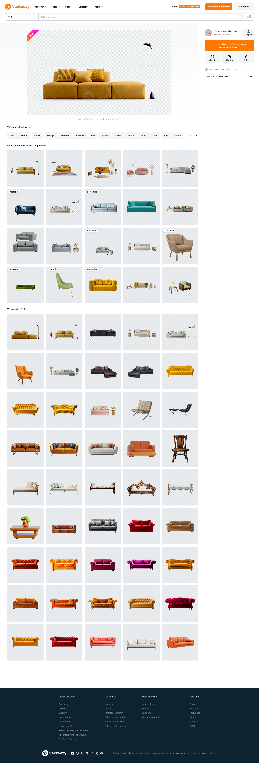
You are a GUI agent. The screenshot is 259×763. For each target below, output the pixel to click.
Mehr (97, 6)
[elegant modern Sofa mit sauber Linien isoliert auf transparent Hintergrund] (25, 448)
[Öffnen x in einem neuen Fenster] (97, 753)
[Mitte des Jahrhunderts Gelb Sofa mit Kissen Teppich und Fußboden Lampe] (64, 168)
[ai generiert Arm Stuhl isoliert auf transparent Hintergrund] (25, 371)
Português (195, 712)
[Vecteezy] (17, 7)
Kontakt (146, 708)
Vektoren (39, 6)
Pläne (174, 6)
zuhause (80, 135)
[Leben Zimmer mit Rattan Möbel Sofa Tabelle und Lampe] (141, 285)
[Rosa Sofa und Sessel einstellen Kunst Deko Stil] (141, 168)
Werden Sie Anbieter (152, 717)
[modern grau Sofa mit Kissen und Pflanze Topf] (180, 168)
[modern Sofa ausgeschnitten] (103, 285)
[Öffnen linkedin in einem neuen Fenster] (82, 753)
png (166, 135)
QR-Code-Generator (69, 739)
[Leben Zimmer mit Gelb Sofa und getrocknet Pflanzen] (103, 168)
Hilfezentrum (148, 704)
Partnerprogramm (114, 712)
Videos (68, 6)
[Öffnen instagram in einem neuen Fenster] (77, 753)
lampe (178, 135)
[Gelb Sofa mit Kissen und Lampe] (25, 332)
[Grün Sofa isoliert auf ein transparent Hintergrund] (141, 207)
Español (194, 708)
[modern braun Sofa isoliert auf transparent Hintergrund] (64, 526)
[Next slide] (194, 135)
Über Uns (146, 712)
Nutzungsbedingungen (163, 753)
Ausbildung (65, 721)
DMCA (108, 708)
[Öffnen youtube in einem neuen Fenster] (101, 753)
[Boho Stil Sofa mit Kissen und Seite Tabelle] (141, 246)
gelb (155, 135)
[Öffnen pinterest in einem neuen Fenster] (87, 753)
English (193, 704)
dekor (118, 135)
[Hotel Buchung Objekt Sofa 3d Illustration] (141, 448)
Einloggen (244, 6)
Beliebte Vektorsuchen (116, 717)
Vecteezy (63, 708)
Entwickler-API (66, 726)
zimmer (65, 135)
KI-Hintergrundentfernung (72, 734)
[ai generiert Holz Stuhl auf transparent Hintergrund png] (180, 448)
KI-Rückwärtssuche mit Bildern (74, 730)
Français (194, 721)
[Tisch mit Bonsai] (25, 526)
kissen (105, 135)
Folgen (249, 34)
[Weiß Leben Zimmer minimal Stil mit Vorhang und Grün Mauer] (180, 207)
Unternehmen (66, 717)
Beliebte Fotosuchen (115, 721)
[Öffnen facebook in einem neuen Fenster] (72, 753)
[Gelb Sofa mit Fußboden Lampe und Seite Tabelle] (25, 168)
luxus (131, 135)
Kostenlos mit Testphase (229, 45)
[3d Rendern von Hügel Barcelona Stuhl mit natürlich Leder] (141, 410)
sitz (93, 135)
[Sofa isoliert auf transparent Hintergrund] (103, 526)
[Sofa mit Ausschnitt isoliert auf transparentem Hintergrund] (25, 246)
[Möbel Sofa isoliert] (141, 642)
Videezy (63, 712)
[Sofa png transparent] (103, 371)
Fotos (54, 6)
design (50, 135)
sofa (12, 135)
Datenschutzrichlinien (186, 753)
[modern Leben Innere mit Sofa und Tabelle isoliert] (64, 246)
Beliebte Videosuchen (116, 726)
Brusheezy (64, 704)
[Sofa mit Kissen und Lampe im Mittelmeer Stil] (64, 207)
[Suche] (241, 17)
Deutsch (194, 717)
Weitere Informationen (217, 76)
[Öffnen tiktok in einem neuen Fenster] (92, 753)
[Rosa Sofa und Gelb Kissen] (103, 410)
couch (37, 135)
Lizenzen (109, 704)
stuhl (143, 135)
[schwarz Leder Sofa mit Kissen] (103, 332)
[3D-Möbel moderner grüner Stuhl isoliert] (64, 285)
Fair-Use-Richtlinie (206, 753)
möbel (24, 135)
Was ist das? (231, 69)
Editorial (83, 6)
